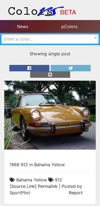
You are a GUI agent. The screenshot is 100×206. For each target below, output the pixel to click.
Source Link (23, 186)
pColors (69, 26)
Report (76, 192)
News (22, 26)
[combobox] (50, 39)
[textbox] (50, 39)
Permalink (48, 186)
